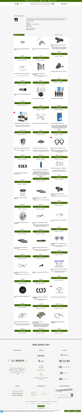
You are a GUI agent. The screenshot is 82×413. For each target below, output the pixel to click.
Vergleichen (20, 60)
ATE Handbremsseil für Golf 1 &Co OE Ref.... (22, 73)
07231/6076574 (17, 393)
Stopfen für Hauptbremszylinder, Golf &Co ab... (21, 149)
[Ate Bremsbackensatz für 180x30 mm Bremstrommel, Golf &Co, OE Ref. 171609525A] (22, 166)
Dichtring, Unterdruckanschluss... (38, 98)
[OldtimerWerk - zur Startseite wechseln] (20, 4)
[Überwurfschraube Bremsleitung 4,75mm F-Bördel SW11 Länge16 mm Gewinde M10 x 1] (22, 42)
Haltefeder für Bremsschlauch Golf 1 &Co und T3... (41, 49)
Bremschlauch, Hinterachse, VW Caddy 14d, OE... (59, 221)
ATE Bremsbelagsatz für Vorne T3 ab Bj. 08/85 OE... (40, 198)
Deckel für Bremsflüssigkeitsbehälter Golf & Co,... (22, 297)
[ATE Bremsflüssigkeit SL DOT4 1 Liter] (59, 117)
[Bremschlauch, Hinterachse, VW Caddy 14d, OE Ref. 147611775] (59, 215)
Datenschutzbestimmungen (65, 397)
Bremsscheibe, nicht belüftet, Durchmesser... (40, 148)
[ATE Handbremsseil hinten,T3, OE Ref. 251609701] (59, 315)
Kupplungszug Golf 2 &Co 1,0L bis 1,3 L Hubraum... (21, 273)
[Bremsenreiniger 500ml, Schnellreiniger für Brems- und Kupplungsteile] (41, 165)
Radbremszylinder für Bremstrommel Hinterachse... (57, 194)
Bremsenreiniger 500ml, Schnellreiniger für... (41, 169)
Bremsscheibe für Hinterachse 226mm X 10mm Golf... (21, 223)
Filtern (16, 34)
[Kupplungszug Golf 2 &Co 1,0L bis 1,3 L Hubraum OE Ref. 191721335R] (22, 266)
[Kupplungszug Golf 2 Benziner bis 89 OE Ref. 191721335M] (41, 216)
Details (40, 157)
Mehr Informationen (51, 411)
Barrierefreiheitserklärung (47, 403)
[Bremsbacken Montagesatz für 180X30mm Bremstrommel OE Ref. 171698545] (59, 164)
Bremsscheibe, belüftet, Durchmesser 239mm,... (20, 198)
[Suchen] (53, 4)
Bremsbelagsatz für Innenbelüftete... (57, 98)
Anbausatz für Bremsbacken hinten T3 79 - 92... (21, 322)
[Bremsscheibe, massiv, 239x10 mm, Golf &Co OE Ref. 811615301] (59, 264)
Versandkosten (39, 401)
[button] (1, 411)
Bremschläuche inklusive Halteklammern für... (59, 297)
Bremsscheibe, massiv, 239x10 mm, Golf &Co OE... (59, 269)
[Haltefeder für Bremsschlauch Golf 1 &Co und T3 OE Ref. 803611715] (41, 42)
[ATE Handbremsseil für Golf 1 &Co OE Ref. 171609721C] (22, 67)
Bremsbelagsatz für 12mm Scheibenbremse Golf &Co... (58, 244)
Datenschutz (33, 403)
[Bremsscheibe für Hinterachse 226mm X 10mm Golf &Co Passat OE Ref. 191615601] (22, 216)
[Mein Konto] (64, 4)
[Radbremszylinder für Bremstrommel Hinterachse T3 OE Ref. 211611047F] (59, 189)
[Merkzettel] (62, 4)
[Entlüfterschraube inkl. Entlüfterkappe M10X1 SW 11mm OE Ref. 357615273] (22, 90)
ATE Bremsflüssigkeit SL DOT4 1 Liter (57, 123)
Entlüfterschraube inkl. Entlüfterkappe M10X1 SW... (22, 95)
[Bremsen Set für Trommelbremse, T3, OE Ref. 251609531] (59, 141)
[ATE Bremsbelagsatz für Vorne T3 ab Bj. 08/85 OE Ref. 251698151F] (41, 191)
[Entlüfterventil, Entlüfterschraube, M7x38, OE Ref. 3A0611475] (41, 241)
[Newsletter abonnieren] (71, 394)
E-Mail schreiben (17, 395)
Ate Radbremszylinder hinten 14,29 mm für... (59, 71)
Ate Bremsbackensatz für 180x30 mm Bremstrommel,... (21, 173)
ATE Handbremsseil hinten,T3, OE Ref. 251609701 (58, 322)
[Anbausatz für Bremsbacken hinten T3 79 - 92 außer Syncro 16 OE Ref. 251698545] (22, 315)
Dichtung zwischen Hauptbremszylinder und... (41, 123)
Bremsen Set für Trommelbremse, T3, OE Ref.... (58, 149)
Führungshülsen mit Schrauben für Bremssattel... (39, 74)
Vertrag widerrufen (41, 406)
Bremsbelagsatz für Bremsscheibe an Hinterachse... (20, 248)
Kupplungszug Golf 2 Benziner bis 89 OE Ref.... (40, 223)
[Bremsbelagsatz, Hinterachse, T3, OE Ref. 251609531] (41, 290)
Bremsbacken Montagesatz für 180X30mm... (59, 168)
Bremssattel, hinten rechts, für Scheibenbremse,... (38, 322)
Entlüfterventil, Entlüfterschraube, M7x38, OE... (40, 248)
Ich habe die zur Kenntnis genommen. (65, 397)
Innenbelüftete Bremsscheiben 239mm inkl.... (22, 123)
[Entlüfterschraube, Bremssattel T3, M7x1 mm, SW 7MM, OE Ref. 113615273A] (41, 266)
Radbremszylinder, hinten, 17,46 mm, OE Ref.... (58, 45)
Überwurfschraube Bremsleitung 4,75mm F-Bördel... (22, 49)
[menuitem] (15, 4)
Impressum (38, 403)
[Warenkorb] (66, 4)
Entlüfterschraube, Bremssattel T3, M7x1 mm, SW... (41, 273)
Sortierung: (56, 34)
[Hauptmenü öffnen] (15, 4)
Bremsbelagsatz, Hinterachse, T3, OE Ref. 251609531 (40, 297)
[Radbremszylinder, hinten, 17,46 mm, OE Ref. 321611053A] (59, 40)
